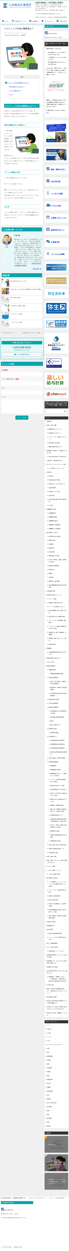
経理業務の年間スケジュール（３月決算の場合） (57, 956)
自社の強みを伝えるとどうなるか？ (19, 281)
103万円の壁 (55, 181)
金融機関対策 (52, 513)
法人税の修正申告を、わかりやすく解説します (57, 972)
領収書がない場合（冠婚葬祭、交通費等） (57, 633)
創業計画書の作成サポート (56, 446)
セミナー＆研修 (51, 866)
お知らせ (49, 1029)
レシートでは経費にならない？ (57, 606)
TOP (14, 1198)
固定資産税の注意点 (54, 699)
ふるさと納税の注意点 (54, 874)
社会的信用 (52, 552)
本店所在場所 (52, 487)
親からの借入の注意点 (16, 297)
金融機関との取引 (51, 509)
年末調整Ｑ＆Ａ (53, 736)
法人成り (51, 505)
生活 (48, 1095)
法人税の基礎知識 (53, 703)
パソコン (49, 1037)
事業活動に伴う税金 (54, 555)
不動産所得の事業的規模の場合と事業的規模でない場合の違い (58, 820)
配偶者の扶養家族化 (54, 565)
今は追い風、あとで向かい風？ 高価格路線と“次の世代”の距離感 (26, 289)
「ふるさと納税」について (54, 870)
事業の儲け (52, 569)
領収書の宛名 (52, 644)
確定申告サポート (58, 230)
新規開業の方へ (51, 925)
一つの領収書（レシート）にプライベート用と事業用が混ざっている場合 (57, 884)
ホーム (6, 21)
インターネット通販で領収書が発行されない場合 (57, 627)
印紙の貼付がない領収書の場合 (57, 616)
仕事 (48, 1048)
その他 (48, 1033)
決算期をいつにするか (54, 491)
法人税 (48, 1083)
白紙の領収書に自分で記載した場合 (57, 611)
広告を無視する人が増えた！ (17, 86)
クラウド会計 (56, 206)
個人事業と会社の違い (54, 443)
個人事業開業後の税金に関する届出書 (57, 586)
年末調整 (49, 1068)
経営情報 (23, 35)
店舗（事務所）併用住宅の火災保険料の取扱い (57, 917)
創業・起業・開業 (51, 425)
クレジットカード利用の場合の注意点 (57, 891)
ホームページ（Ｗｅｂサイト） (12, 35)
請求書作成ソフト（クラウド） (57, 951)
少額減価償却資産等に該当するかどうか (57, 653)
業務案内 (49, 421)
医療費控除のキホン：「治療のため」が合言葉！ (58, 774)
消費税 (48, 1087)
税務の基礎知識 (51, 666)
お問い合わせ (63, 21)
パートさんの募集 (58, 254)
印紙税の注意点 (53, 728)
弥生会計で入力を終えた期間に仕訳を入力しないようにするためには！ (57, 1008)
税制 (48, 1110)
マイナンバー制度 (51, 599)
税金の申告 (52, 548)
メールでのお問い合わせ (22, 354)
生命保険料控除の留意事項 (57, 740)
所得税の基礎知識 (53, 762)
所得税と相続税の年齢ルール (56, 848)
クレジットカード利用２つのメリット (57, 438)
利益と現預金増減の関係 (55, 933)
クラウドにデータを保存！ (17, 314)
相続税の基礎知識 (53, 707)
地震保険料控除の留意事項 (57, 744)
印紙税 (48, 1060)
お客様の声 (34, 21)
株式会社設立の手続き (54, 480)
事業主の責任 (52, 540)
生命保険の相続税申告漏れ (57, 717)
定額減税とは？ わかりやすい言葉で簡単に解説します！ (57, 962)
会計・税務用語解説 (52, 943)
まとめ (11, 94)
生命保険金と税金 (53, 852)
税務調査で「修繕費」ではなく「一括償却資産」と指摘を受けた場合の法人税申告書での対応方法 (57, 979)
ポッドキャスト (48, 21)
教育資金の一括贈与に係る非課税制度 (58, 688)
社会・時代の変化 (51, 1102)
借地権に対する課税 (52, 967)
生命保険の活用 (51, 591)
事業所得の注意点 (55, 831)
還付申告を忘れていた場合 (57, 785)
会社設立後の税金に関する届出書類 (57, 500)
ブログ (48, 1040)
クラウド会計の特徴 (52, 947)
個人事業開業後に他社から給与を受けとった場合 (57, 910)
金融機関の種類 (53, 517)
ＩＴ (48, 1025)
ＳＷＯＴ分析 (50, 662)
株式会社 (51, 476)
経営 (48, 1114)
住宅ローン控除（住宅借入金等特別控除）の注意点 (58, 826)
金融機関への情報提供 (54, 524)
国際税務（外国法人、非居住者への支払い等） (57, 451)
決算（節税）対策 (51, 856)
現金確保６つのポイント (55, 433)
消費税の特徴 (52, 669)
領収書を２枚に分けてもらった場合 (57, 639)
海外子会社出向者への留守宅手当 (57, 456)
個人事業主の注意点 (52, 878)
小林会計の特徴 (51, 921)
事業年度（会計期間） (54, 581)
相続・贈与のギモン (58, 169)
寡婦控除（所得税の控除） (57, 805)
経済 (48, 1122)
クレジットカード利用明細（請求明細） (57, 621)
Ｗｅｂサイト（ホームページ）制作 (56, 464)
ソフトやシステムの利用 (16, 322)
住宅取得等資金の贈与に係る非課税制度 (58, 694)
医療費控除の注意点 (55, 769)
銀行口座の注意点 (53, 900)
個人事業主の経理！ (52, 997)
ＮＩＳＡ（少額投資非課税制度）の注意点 (58, 780)
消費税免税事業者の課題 (56, 673)
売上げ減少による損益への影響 (18, 305)
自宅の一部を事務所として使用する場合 (57, 905)
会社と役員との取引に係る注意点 (57, 844)
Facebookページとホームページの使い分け (33, 332)
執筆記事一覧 (37, 269)
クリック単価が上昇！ (15, 90)
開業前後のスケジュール (55, 429)
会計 (48, 1052)
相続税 (48, 1099)
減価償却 (49, 648)
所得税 (48, 1071)
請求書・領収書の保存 (54, 896)
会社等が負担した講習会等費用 (57, 758)
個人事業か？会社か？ (53, 532)
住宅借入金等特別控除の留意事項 (58, 753)
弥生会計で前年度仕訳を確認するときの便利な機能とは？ (57, 1002)
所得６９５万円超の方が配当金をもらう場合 (58, 794)
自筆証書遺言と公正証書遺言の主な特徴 (58, 712)
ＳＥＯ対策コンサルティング (56, 468)
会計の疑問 (50, 929)
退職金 (50, 573)
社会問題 (49, 1106)
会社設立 (49, 472)
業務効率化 (50, 1079)
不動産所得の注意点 (55, 841)
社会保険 (51, 577)
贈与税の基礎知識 (53, 677)
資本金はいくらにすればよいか (57, 483)
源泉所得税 (50, 1091)
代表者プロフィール (20, 21)
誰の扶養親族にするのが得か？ (58, 789)
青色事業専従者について (56, 815)
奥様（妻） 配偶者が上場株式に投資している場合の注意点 (58, 810)
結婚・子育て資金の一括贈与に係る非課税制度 (58, 682)
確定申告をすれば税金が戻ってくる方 (58, 800)
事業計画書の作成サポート (54, 658)
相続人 (52, 721)
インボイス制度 (57, 193)
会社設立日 (52, 495)
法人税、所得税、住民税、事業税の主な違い (57, 560)
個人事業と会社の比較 (54, 536)
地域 (48, 1064)
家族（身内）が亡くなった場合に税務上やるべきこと (57, 861)
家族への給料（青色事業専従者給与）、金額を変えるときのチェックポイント (57, 991)
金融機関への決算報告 (54, 528)
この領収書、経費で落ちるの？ (55, 602)
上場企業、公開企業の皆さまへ (55, 460)
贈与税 (48, 1126)
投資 (48, 1075)
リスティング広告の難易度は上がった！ (19, 82)
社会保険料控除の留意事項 (57, 748)
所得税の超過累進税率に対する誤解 (58, 836)
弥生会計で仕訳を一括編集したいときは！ (57, 1014)
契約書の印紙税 (54, 732)
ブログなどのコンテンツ (8, 332)
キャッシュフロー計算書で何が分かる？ (57, 938)
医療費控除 (53, 765)
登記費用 (51, 544)
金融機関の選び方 (53, 520)
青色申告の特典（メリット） (54, 595)
